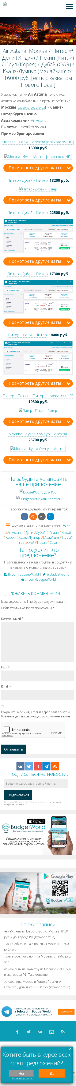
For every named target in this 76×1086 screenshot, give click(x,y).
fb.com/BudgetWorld (23, 574)
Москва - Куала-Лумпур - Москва (37, 433)
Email (6, 686)
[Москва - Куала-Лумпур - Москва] (38, 448)
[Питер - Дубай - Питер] (38, 189)
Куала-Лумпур (29, 537)
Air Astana (38, 120)
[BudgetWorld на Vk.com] (20, 766)
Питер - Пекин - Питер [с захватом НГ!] (38, 395)
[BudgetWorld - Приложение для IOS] (38, 834)
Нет (21, 1074)
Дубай (41, 532)
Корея (11, 537)
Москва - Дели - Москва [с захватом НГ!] (38, 141)
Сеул (53, 542)
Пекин (42, 542)
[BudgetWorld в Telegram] (46, 766)
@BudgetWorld (57, 574)
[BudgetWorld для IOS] (38, 491)
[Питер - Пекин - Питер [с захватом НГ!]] (38, 410)
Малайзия (51, 537)
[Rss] (63, 1032)
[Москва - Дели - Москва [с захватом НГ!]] (38, 156)
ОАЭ (30, 542)
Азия (66, 525)
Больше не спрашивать (22, 1078)
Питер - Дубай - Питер (27, 180)
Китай (66, 532)
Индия (54, 532)
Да (52, 1074)
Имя (5, 667)
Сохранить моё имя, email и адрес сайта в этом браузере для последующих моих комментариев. (36, 714)
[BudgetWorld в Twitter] (29, 766)
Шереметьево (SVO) (31, 107)
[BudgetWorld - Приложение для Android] (38, 893)
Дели (29, 532)
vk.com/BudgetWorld (40, 579)
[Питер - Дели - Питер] (38, 357)
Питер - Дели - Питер (27, 334)
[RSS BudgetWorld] (55, 766)
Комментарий (12, 618)
